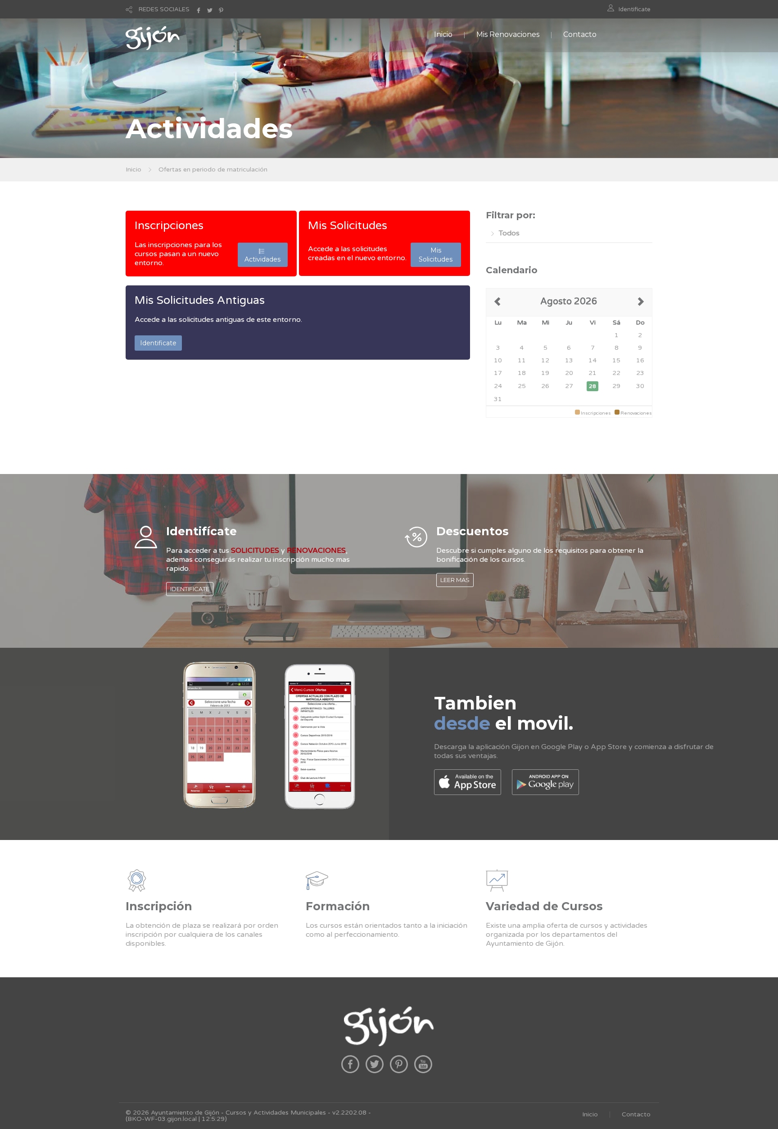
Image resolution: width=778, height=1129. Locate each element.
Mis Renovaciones (507, 34)
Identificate (635, 9)
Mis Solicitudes (347, 225)
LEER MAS (455, 579)
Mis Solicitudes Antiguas (200, 300)
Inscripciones (169, 225)
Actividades (262, 254)
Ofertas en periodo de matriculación (212, 169)
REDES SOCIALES (164, 9)
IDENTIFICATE (189, 588)
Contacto (580, 34)
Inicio (443, 34)
